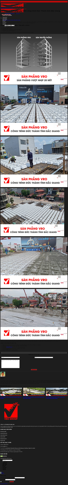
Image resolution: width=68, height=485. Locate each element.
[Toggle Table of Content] (1, 18)
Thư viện (5, 467)
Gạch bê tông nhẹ (3, 433)
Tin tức (4, 468)
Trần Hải (18, 13)
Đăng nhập (11, 481)
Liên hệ (4, 24)
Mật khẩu (2, 479)
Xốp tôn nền (2, 440)
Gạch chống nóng (3, 435)
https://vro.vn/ (9, 346)
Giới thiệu (5, 18)
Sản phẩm (5, 19)
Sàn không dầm (3, 431)
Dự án (4, 21)
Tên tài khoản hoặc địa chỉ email (7, 477)
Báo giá (4, 465)
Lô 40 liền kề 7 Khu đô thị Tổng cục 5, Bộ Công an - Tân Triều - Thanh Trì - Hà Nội (20, 448)
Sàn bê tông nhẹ (3, 438)
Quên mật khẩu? (4, 483)
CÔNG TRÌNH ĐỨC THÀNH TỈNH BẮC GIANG (11, 20)
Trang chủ (5, 17)
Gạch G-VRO (2, 436)
